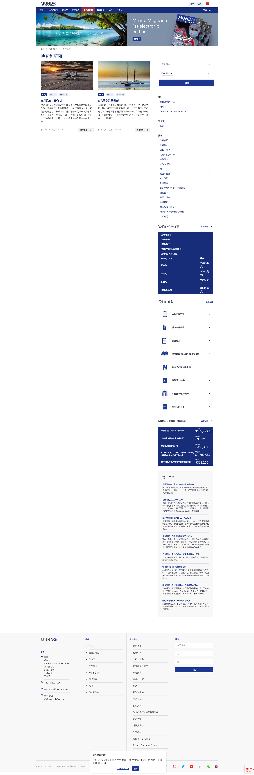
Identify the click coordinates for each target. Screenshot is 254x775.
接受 (135, 768)
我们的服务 (53, 10)
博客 (160, 135)
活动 (160, 97)
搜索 (187, 83)
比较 (110, 10)
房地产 (65, 10)
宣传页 (161, 121)
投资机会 (75, 10)
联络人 (119, 10)
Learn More (123, 768)
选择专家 (101, 10)
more (137, 39)
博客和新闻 (88, 10)
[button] (53, 10)
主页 (41, 10)
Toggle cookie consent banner (161, 755)
